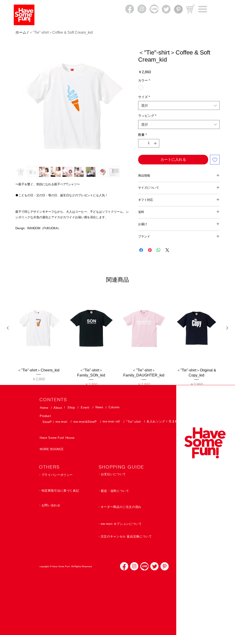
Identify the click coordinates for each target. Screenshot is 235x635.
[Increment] (156, 143)
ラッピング (147, 115)
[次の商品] (227, 328)
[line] (144, 566)
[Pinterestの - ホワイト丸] (164, 566)
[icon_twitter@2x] (154, 566)
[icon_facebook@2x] (124, 566)
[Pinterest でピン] (150, 250)
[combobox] (179, 105)
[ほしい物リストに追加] (215, 159)
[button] (202, 9)
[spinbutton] (149, 143)
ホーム (20, 32)
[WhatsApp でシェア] (158, 250)
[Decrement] (142, 143)
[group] (117, 339)
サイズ (144, 97)
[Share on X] (167, 250)
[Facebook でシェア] (141, 250)
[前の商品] (8, 328)
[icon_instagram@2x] (134, 566)
